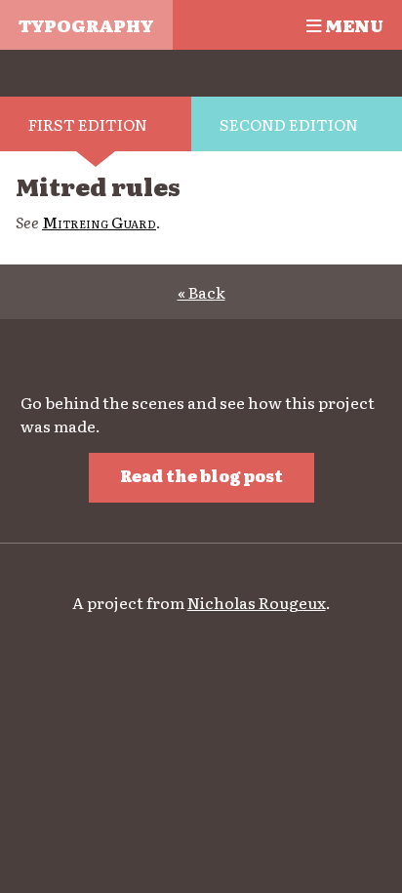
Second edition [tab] (289, 124)
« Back (201, 292)
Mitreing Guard (99, 221)
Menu (352, 24)
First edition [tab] (87, 124)
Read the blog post (201, 475)
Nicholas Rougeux (256, 602)
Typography (86, 24)
